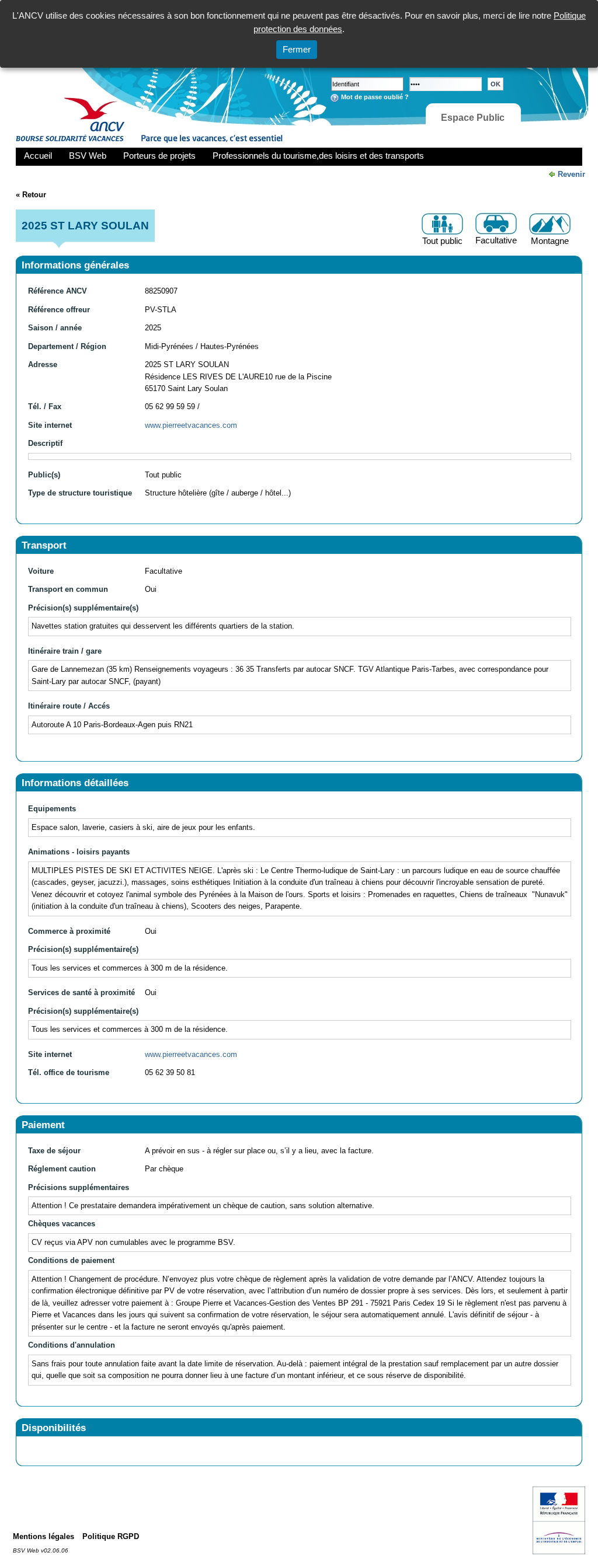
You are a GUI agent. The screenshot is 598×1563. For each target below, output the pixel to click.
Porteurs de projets (159, 156)
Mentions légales (43, 1536)
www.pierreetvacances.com (191, 425)
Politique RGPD (110, 1536)
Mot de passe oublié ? (375, 96)
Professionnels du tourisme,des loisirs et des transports (318, 156)
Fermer (297, 49)
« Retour (31, 194)
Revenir (571, 174)
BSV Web (87, 156)
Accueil (38, 156)
